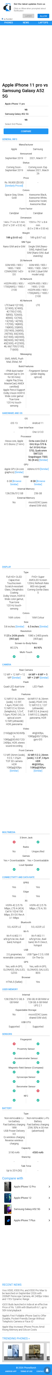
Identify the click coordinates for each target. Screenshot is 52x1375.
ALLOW (43, 15)
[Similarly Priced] (14, 185)
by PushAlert (8, 19)
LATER (28, 15)
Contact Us (41, 1371)
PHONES (8, 22)
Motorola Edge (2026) (34, 1357)
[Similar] (43, 460)
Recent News (11, 1284)
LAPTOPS (43, 22)
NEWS (26, 22)
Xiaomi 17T (13, 1358)
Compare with (12, 1178)
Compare (26, 131)
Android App (11, 1371)
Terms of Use (26, 1371)
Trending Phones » (16, 1338)
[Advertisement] (26, 53)
